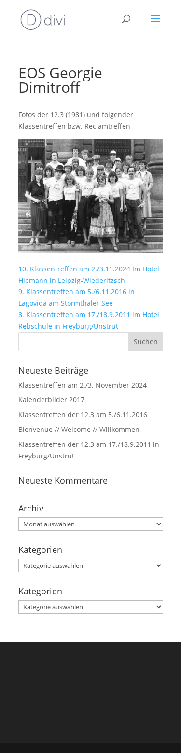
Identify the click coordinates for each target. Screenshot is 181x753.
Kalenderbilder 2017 (51, 399)
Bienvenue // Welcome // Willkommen (78, 429)
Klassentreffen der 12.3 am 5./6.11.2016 (82, 414)
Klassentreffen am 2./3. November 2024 (82, 385)
